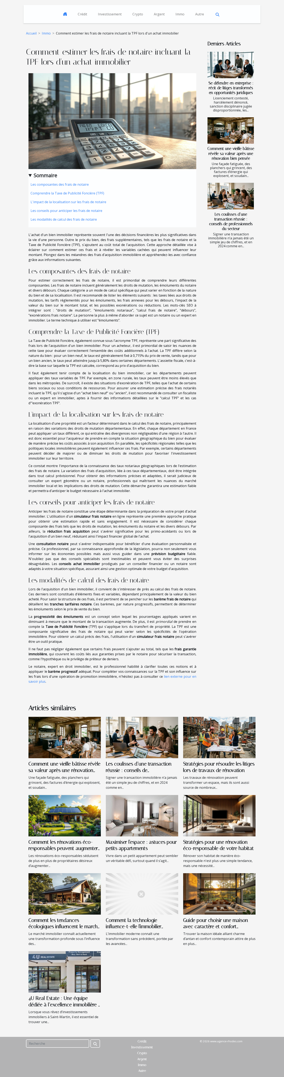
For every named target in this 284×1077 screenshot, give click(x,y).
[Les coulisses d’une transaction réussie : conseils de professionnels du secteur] (230, 196)
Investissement (110, 14)
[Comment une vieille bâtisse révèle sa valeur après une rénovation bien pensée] (230, 130)
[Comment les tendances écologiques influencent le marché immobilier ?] (64, 893)
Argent (159, 14)
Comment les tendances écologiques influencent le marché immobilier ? (64, 926)
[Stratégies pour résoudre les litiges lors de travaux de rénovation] (219, 737)
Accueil (31, 33)
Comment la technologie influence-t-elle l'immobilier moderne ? (133, 926)
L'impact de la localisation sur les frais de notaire (68, 202)
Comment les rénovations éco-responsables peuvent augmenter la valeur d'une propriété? (63, 848)
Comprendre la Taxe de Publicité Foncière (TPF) (67, 193)
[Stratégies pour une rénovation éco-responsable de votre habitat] (219, 815)
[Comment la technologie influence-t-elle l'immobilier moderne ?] (142, 893)
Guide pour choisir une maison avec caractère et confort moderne (215, 926)
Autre (199, 14)
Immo (179, 14)
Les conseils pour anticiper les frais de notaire (66, 210)
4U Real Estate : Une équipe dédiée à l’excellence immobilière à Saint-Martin (64, 1004)
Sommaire (45, 175)
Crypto (137, 14)
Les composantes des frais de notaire (60, 184)
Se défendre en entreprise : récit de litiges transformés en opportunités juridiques (231, 88)
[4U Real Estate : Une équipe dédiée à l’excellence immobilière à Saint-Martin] (64, 971)
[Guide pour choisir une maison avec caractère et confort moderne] (219, 893)
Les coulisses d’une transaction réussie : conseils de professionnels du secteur (231, 221)
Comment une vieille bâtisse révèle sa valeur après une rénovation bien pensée (230, 153)
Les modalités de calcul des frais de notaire (64, 219)
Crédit (82, 14)
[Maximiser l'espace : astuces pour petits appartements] (142, 815)
